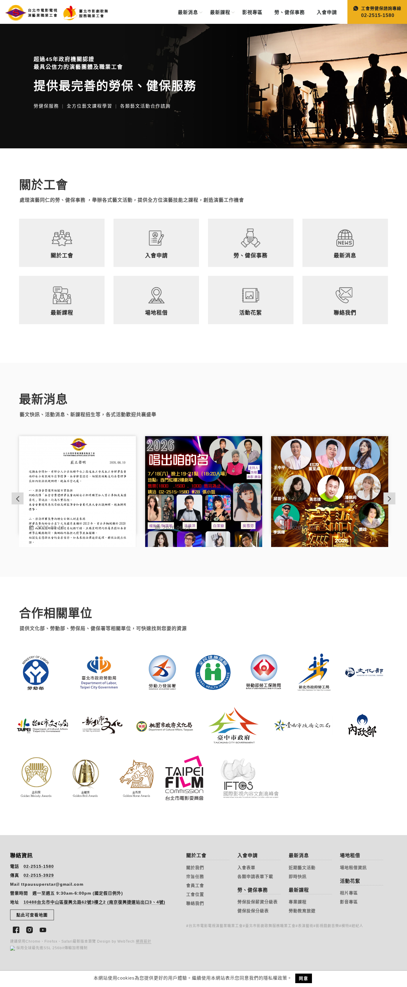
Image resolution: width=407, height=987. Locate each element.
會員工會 (195, 885)
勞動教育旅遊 (302, 910)
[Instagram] (30, 929)
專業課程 (298, 901)
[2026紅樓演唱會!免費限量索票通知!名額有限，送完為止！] (329, 485)
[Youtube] (43, 929)
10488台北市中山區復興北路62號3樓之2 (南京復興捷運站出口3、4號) (94, 902)
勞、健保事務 (289, 12)
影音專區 (349, 901)
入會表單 (246, 867)
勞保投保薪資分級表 (257, 901)
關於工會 (196, 855)
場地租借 (350, 855)
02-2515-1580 (39, 866)
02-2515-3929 (39, 875)
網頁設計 (143, 941)
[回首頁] (52, 11)
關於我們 (195, 867)
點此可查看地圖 (32, 915)
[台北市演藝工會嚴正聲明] (77, 485)
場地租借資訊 (353, 867)
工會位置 (195, 894)
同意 (303, 978)
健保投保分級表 (253, 910)
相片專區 (349, 892)
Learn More (41, 654)
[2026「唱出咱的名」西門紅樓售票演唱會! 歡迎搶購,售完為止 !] (203, 485)
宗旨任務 (195, 876)
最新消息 (188, 12)
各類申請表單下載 (255, 876)
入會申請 (327, 12)
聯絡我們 (195, 903)
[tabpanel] (203, 86)
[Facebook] (17, 929)
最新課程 (220, 12)
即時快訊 (298, 876)
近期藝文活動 (302, 867)
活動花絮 (350, 881)
